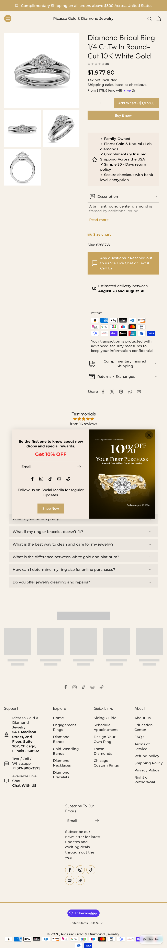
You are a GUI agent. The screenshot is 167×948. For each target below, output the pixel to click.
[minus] (92, 103)
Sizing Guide (105, 718)
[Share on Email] (138, 391)
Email (72, 821)
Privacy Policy (146, 770)
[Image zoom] (41, 70)
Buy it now (123, 115)
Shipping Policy (148, 763)
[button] (136, 103)
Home (58, 718)
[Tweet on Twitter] (112, 391)
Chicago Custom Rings (106, 763)
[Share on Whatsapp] (129, 391)
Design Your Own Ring (104, 739)
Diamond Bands (61, 739)
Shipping (96, 85)
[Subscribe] (97, 821)
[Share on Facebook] (103, 391)
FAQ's (139, 737)
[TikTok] (83, 687)
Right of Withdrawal (144, 779)
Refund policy (146, 756)
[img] (83, 419)
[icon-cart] (158, 18)
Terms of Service (142, 746)
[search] (149, 18)
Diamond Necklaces (62, 763)
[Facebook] (65, 687)
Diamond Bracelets (61, 774)
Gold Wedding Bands (66, 751)
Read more (99, 220)
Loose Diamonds (103, 751)
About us (142, 718)
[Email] (92, 687)
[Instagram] (74, 687)
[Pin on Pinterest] (120, 391)
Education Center (143, 727)
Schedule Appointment (106, 727)
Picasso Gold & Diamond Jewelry (90, 934)
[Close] (149, 435)
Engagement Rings (64, 727)
